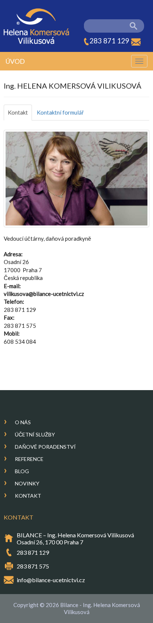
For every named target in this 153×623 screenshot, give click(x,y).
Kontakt (18, 112)
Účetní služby (35, 434)
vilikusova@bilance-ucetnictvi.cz (44, 293)
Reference (29, 459)
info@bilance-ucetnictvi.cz (51, 579)
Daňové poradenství (45, 447)
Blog (22, 471)
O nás (23, 422)
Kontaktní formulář (60, 112)
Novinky (27, 483)
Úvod (15, 61)
